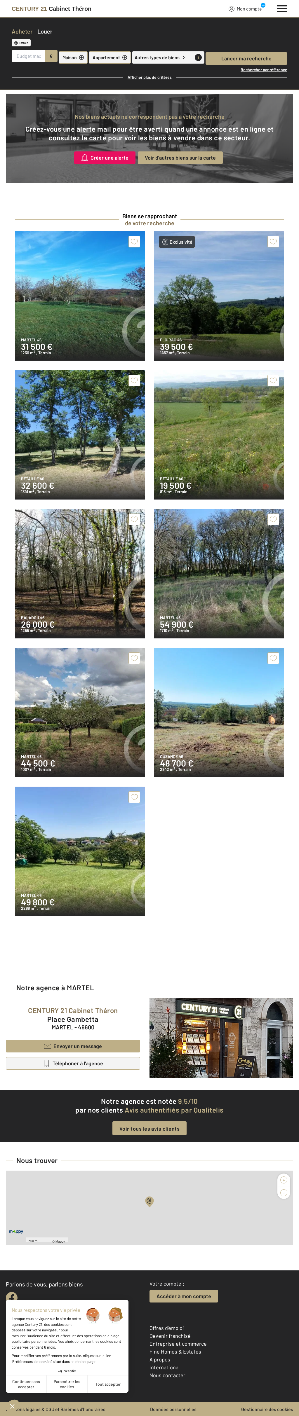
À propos (160, 1359)
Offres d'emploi (167, 1328)
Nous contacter (167, 1375)
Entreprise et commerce (178, 1343)
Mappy (60, 1241)
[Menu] (282, 8)
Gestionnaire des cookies (267, 1409)
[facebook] (12, 1298)
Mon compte (249, 8)
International (165, 1367)
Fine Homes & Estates (175, 1351)
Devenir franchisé (170, 1336)
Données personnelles (173, 1409)
